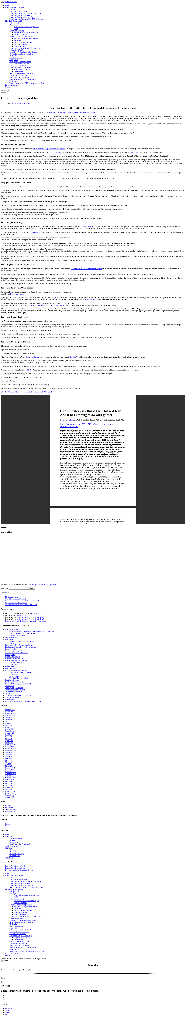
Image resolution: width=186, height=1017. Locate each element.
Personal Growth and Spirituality (20, 36)
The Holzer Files (55, 152)
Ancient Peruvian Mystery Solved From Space (21, 605)
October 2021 (10, 717)
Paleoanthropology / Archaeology (20, 67)
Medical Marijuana (20, 34)
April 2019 (9, 764)
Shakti (16, 29)
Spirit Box (29, 370)
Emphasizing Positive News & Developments (24, 48)
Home (7, 5)
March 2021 (9, 725)
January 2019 (9, 770)
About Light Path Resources (14, 7)
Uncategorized (10, 699)
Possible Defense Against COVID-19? (18, 684)
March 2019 (9, 766)
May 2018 (8, 785)
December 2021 (10, 713)
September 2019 (10, 754)
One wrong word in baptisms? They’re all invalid (22, 601)
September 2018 (10, 778)
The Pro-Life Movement (17, 65)
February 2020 (10, 745)
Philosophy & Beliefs (16, 838)
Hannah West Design (16, 854)
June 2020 (8, 737)
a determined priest (90, 299)
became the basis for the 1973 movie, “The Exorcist (46, 305)
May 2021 (8, 721)
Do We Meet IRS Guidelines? (19, 844)
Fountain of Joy (36, 613)
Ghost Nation (35, 232)
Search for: (4, 588)
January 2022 (9, 712)
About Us (8, 836)
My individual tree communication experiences (30, 621)
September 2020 (10, 731)
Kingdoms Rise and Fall (22, 69)
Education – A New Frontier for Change (23, 52)
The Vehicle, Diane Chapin (18, 11)
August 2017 (9, 797)
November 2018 (10, 774)
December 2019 (10, 748)
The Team (12, 9)
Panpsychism (13, 60)
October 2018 (10, 776)
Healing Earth (14, 56)
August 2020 (9, 733)
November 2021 (10, 715)
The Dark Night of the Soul (23, 42)
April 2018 (9, 787)
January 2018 (9, 793)
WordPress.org (10, 811)
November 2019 (10, 750)
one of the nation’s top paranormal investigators (49, 149)
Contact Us (9, 858)
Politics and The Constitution (19, 77)
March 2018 (9, 789)
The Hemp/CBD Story (17, 635)
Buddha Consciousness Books (15, 866)
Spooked (73, 357)
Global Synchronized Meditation (16, 599)
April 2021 (9, 723)
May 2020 (8, 739)
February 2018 (10, 791)
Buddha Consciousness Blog (15, 868)
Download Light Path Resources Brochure (19, 870)
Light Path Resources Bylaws (19, 15)
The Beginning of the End (18, 75)
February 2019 (10, 768)
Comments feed (10, 809)
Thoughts (8, 693)
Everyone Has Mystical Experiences (26, 38)
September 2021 (10, 719)
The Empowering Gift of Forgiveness (22, 633)
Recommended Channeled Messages (26, 33)
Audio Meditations (11, 846)
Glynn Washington (32, 357)
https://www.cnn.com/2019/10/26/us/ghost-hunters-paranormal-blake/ (71, 112)
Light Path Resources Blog (14, 21)
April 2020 (9, 741)
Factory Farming (10, 649)
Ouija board (56, 298)
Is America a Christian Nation (15, 659)
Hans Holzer (134, 152)
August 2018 (9, 779)
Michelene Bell (14, 856)
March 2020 (9, 743)
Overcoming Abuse (20, 44)
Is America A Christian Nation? (20, 62)
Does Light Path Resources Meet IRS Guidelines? (26, 19)
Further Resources (11, 85)
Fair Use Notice (14, 23)
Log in (7, 805)
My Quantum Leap (11, 597)
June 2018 (8, 783)
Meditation (17, 40)
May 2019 (8, 762)
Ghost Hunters (88, 226)
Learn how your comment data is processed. (42, 584)
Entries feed (9, 807)
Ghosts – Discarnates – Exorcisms (21, 73)
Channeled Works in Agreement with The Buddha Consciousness (31, 631)
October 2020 (10, 729)
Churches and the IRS (12, 637)
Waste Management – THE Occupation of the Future (27, 83)
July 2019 (8, 758)
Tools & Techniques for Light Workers (22, 79)
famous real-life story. (17, 294)
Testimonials (13, 81)
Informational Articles (16, 50)
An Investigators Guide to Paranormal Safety (86, 269)
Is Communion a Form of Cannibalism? (30, 617)
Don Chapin (13, 25)
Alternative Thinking (16, 31)
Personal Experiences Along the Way (26, 27)
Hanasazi (8, 621)
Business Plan (14, 842)
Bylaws (12, 840)
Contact (7, 87)
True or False (13, 664)
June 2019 (8, 760)
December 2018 (10, 772)
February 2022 (10, 710)
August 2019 (9, 756)
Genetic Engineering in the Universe (21, 54)
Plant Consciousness (16, 58)
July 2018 (8, 781)
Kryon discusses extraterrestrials (16, 603)
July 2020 (8, 735)
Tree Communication (12, 697)
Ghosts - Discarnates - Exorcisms (22, 103)
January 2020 (9, 746)
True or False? (18, 71)
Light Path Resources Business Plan (21, 17)
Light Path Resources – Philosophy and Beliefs (25, 13)
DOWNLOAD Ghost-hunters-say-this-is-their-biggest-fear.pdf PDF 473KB (26, 392)
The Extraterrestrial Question (19, 64)
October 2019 (10, 752)
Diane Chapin (14, 852)
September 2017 (10, 795)
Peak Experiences (20, 46)
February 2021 (10, 727)
